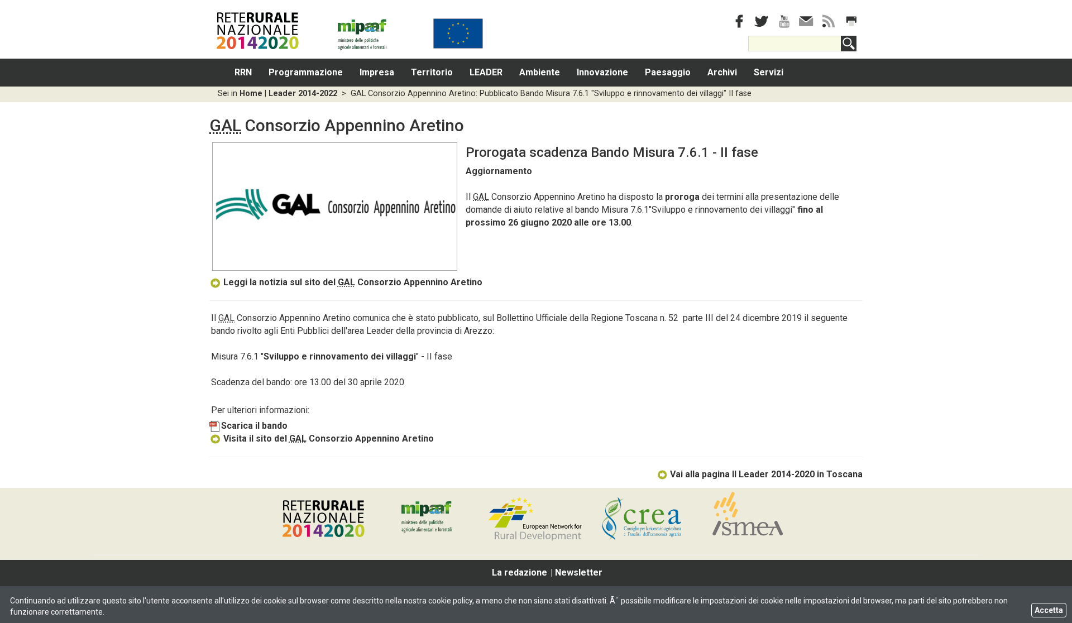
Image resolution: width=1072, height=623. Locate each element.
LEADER (486, 72)
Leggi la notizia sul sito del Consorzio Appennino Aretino (352, 282)
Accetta (1049, 610)
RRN (243, 72)
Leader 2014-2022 (303, 93)
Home (251, 93)
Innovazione (602, 72)
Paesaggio (668, 72)
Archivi (722, 72)
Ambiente (539, 72)
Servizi (768, 72)
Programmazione (306, 72)
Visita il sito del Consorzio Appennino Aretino (328, 438)
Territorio (432, 72)
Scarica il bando (254, 425)
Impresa (377, 72)
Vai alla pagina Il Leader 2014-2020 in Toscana (766, 474)
